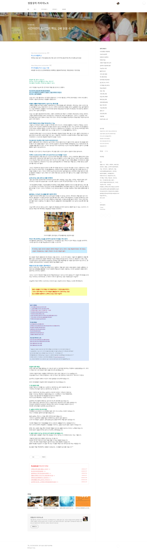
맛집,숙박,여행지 (104, 96)
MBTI (112, 180)
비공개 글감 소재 (104, 119)
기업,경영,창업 (103, 108)
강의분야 (102, 166)
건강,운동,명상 (103, 113)
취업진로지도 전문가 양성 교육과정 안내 (108, 131)
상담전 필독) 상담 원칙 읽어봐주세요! (108, 133)
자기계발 (102, 178)
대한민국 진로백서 (104, 57)
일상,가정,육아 (103, 105)
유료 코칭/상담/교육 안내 (105, 141)
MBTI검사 (116, 164)
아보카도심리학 (103, 54)
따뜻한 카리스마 (103, 175)
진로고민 (115, 178)
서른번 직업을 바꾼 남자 (105, 62)
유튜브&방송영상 (104, 102)
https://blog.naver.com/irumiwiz (40, 65)
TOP (118, 546)
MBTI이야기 (103, 71)
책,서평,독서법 (34, 466)
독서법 (106, 178)
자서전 (116, 182)
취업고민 (110, 178)
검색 (114, 3)
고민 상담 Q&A (103, 74)
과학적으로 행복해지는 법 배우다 (40, 477)
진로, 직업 (102, 91)
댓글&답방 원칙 (103, 146)
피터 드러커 (102, 198)
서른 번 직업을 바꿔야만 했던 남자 (107, 182)
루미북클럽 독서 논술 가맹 (40, 68)
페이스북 (101, 215)
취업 (115, 169)
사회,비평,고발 (103, 93)
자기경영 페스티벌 (106, 180)
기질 (101, 169)
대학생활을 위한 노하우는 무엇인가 (40, 479)
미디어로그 (44, 9)
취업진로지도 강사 (111, 175)
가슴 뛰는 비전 (103, 68)
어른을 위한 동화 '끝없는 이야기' (39, 469)
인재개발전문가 (111, 173)
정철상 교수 (102, 164)
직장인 (107, 164)
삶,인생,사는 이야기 (104, 82)
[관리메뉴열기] (144, 3)
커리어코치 (105, 169)
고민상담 (109, 184)
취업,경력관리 (103, 88)
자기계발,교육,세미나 (105, 85)
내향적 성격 (110, 169)
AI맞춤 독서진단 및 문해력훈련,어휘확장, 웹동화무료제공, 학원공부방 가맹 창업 (55, 70)
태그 (35, 9)
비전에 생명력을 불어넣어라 (106, 171)
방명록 (64, 9)
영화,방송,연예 (103, 99)
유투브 (109, 215)
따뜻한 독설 (102, 60)
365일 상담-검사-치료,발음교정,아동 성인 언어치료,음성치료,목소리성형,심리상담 (56, 58)
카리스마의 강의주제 (104, 143)
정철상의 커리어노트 (38, 3)
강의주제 (114, 171)
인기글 (106, 151)
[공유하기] (36, 457)
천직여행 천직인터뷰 (104, 79)
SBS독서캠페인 (103, 173)
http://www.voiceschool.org (38, 53)
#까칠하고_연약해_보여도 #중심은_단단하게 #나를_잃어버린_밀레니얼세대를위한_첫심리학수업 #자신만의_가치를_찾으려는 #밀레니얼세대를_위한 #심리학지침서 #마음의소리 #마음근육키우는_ (109, 191)
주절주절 (102, 116)
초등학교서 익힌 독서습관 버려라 (40, 473)
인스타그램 (105, 215)
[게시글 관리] (38, 457)
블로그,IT (102, 110)
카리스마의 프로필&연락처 (105, 136)
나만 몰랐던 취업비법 (105, 51)
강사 (101, 180)
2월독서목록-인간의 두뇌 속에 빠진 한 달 (42, 475)
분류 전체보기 (103, 48)
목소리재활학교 (36, 55)
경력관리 (111, 164)
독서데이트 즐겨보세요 (37, 471)
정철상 (106, 166)
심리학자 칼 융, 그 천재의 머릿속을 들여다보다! (43, 482)
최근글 (101, 151)
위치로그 (54, 9)
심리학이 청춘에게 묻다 (105, 65)
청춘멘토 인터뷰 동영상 (105, 138)
